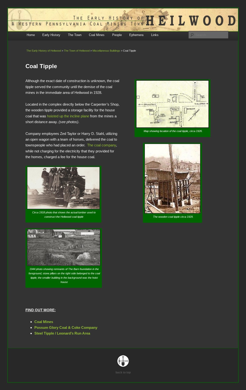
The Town (74, 35)
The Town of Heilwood (77, 50)
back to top (123, 372)
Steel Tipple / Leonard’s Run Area (62, 333)
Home (31, 35)
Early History (51, 35)
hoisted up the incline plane (68, 116)
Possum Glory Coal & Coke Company (65, 327)
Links (155, 35)
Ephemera (136, 35)
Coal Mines (97, 35)
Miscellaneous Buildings (106, 50)
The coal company (101, 145)
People (117, 35)
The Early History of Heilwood (43, 50)
